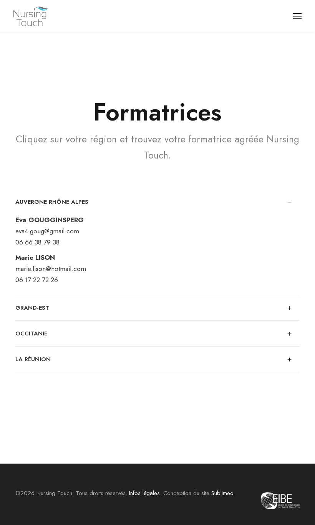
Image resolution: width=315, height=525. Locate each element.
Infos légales (144, 493)
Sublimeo (222, 493)
